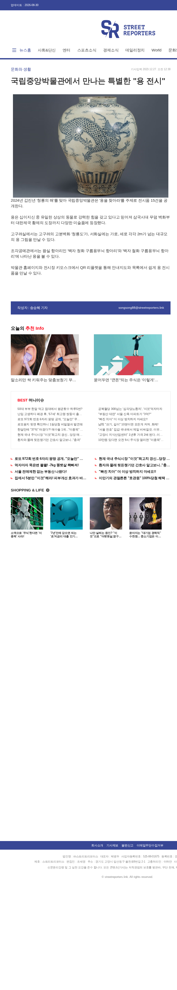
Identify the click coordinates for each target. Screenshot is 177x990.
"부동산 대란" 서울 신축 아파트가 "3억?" (124, 414)
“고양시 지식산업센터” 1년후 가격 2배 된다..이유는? (131, 434)
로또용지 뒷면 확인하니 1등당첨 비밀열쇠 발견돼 (50, 424)
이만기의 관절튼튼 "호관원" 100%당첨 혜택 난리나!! (135, 478)
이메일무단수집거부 (150, 845)
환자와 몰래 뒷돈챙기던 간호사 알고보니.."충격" (49, 440)
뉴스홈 (25, 50)
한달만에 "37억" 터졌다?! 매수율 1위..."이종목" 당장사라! (50, 429)
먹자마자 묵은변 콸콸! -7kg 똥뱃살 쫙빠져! (47, 465)
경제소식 (111, 50)
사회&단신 (47, 50)
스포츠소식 (86, 50)
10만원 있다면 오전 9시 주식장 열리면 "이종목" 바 (131, 440)
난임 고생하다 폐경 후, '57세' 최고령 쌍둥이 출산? (50, 414)
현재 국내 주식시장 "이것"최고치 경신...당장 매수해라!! (50, 434)
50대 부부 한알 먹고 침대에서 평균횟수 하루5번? (49, 409)
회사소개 (97, 845)
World (156, 50)
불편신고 (127, 845)
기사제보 (112, 845)
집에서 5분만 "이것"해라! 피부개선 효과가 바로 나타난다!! (50, 478)
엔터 (66, 50)
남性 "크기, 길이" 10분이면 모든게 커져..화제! (128, 424)
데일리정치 (135, 50)
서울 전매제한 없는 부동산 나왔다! (40, 471)
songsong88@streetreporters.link (141, 307)
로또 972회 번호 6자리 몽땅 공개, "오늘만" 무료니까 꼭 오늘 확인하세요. (50, 419)
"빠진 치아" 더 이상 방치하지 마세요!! (122, 419)
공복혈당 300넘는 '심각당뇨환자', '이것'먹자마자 (130, 409)
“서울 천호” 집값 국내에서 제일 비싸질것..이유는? (131, 429)
